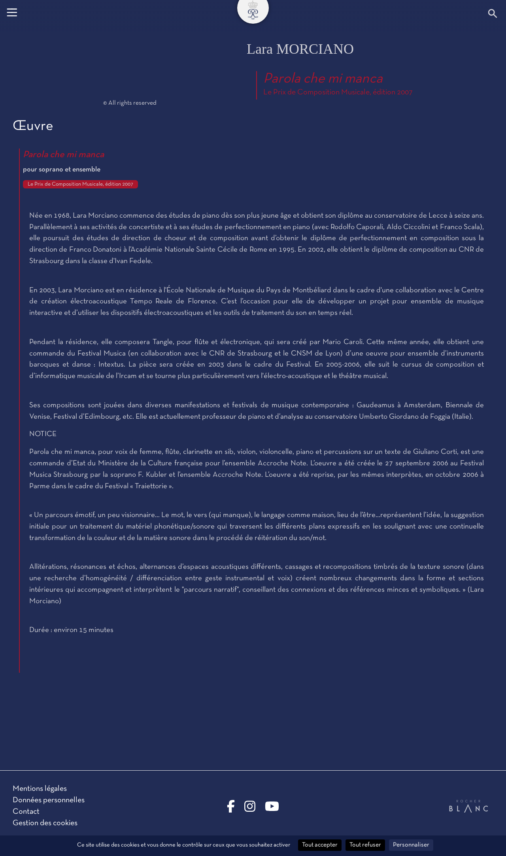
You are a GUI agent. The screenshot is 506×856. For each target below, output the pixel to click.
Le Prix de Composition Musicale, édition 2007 (338, 92)
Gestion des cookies (45, 823)
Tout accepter (320, 845)
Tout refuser (365, 845)
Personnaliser (411, 845)
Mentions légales (40, 788)
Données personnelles (49, 800)
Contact (26, 811)
